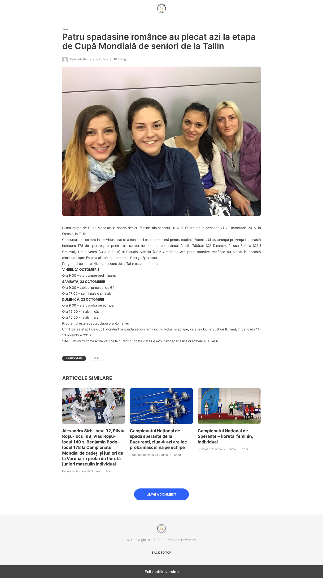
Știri (65, 29)
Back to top (161, 552)
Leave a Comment (161, 494)
